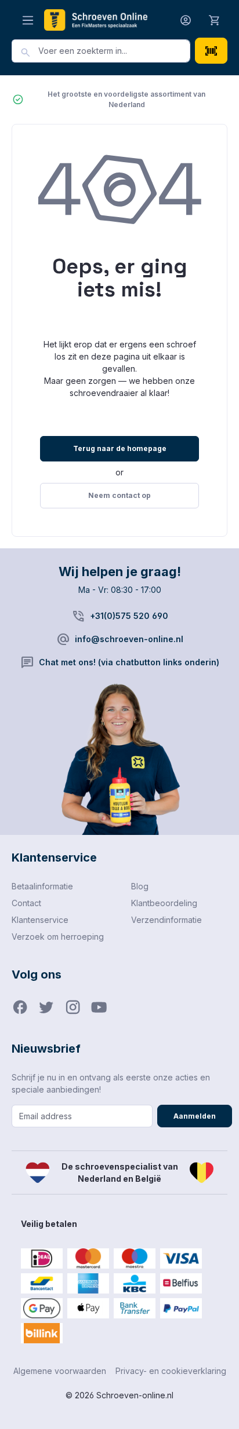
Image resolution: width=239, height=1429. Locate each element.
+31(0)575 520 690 (129, 616)
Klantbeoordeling (164, 903)
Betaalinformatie (42, 886)
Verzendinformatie (166, 920)
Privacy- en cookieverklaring (170, 1371)
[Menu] (28, 20)
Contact (26, 903)
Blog (140, 886)
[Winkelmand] (214, 19)
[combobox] (114, 51)
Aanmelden (194, 1116)
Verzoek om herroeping (58, 936)
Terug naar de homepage (119, 448)
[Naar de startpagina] (95, 19)
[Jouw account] (185, 20)
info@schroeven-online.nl (129, 639)
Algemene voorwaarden (59, 1371)
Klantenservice (40, 920)
